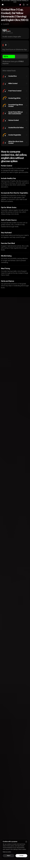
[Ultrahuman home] (2, 4)
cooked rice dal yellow (14, 128)
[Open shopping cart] (23, 4)
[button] (27, 4)
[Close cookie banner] (26, 842)
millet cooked (11, 84)
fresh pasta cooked (13, 91)
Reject (8, 855)
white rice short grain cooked (14, 142)
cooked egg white (12, 98)
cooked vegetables (13, 135)
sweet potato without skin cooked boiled (14, 112)
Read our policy (7, 851)
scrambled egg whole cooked (14, 105)
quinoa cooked (12, 121)
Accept (21, 855)
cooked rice (11, 76)
